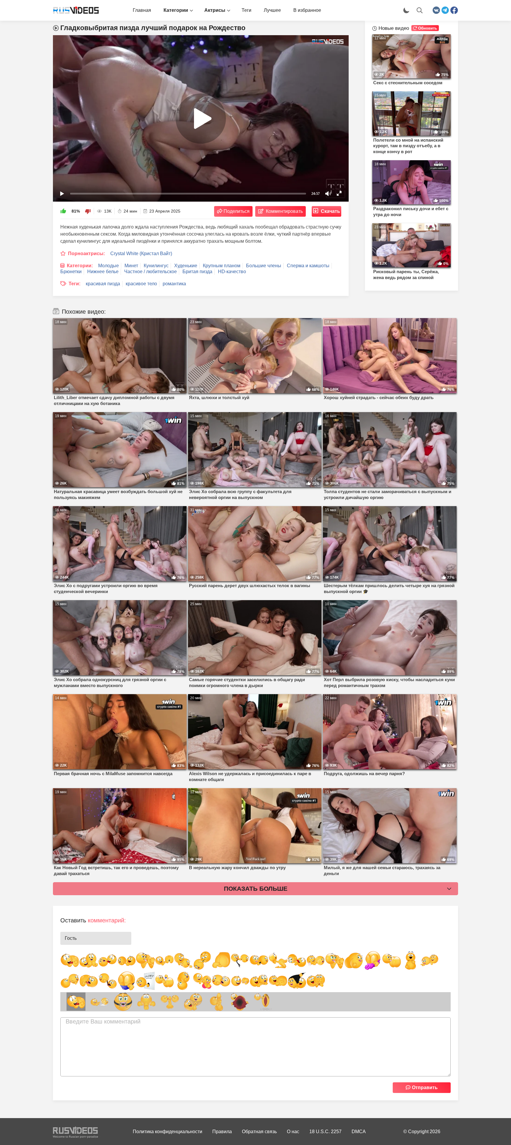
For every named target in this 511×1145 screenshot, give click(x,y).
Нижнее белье (103, 271)
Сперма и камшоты (308, 265)
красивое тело (141, 283)
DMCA (359, 1131)
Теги (246, 10)
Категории (176, 10)
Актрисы (214, 10)
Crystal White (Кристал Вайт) (141, 253)
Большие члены (263, 265)
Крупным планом (221, 265)
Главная (142, 10)
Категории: (80, 265)
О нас (293, 1131)
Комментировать (284, 211)
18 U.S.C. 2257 (325, 1131)
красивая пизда (103, 283)
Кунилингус (156, 265)
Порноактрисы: (86, 253)
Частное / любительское (150, 271)
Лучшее (272, 10)
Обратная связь (259, 1131)
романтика (174, 283)
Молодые (108, 265)
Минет (131, 265)
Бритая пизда (197, 271)
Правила (222, 1131)
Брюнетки (71, 271)
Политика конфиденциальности (167, 1131)
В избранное (307, 10)
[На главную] (73, 10)
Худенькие (185, 265)
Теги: (74, 283)
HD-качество (232, 271)
